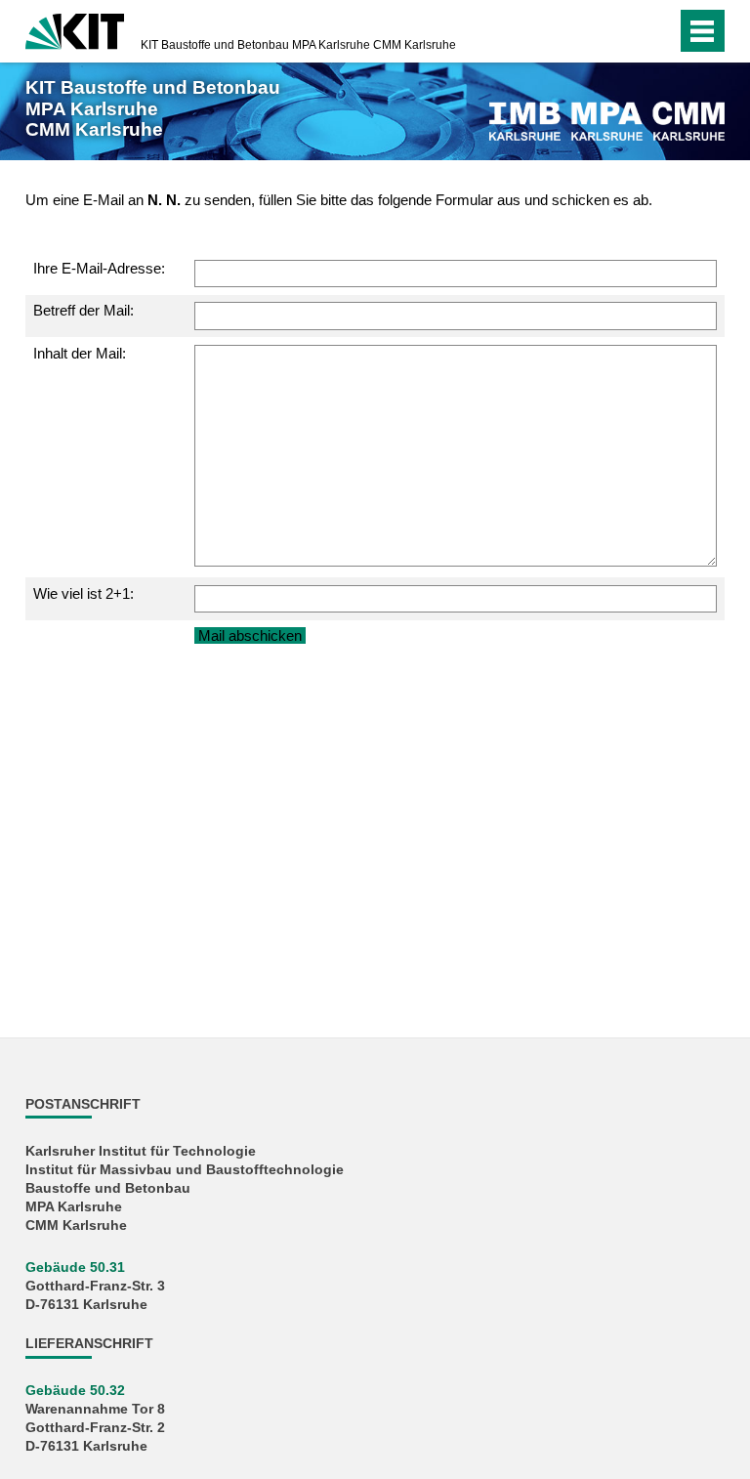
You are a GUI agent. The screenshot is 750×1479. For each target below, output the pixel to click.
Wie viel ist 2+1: (83, 593)
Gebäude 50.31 (75, 1267)
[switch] (656, 31)
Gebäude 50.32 (75, 1390)
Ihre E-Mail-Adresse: (99, 268)
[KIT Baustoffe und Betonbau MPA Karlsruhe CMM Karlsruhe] (607, 121)
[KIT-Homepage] (74, 29)
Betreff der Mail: (83, 310)
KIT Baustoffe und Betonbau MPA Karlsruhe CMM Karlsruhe (298, 45)
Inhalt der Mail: (79, 353)
